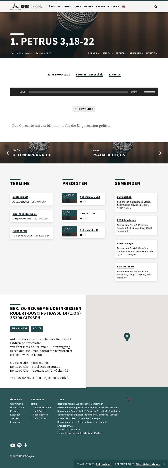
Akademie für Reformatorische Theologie (78, 418)
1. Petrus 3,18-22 (42, 53)
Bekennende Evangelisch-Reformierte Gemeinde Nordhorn (87, 407)
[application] (84, 92)
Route (37, 328)
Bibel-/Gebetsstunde (24, 213)
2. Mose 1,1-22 (87, 213)
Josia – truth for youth (68, 429)
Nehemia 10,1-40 (89, 230)
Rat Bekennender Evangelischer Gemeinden (80, 403)
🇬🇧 (123, 6)
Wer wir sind (16, 403)
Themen (93, 53)
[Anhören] (84, 201)
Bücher (120, 53)
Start (13, 53)
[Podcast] (25, 445)
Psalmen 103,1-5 (108, 155)
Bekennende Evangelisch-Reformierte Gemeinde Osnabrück (88, 411)
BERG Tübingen (125, 243)
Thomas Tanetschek (89, 74)
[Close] (164, 464)
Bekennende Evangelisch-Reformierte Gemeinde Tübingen (87, 414)
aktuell (34, 403)
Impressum (16, 421)
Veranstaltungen (107, 6)
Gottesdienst (20, 196)
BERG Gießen (124, 196)
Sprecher (135, 53)
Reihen (106, 53)
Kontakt (14, 411)
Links (60, 399)
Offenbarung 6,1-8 (31, 155)
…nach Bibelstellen (41, 407)
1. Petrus (115, 74)
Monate (150, 53)
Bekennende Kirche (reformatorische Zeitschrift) (82, 421)
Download (85, 109)
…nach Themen (39, 414)
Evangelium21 (65, 425)
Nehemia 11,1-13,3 (90, 196)
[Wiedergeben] (15, 92)
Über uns (54, 6)
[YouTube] (12, 445)
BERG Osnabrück (126, 220)
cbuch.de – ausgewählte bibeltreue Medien (79, 433)
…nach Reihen (38, 411)
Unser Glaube (72, 6)
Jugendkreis (19, 230)
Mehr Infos (19, 328)
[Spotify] (19, 445)
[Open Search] (156, 7)
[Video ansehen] (81, 202)
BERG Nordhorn (125, 266)
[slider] (150, 91)
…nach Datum (39, 418)
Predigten (24, 53)
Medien (88, 6)
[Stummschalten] (141, 92)
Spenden (14, 418)
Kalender (15, 414)
